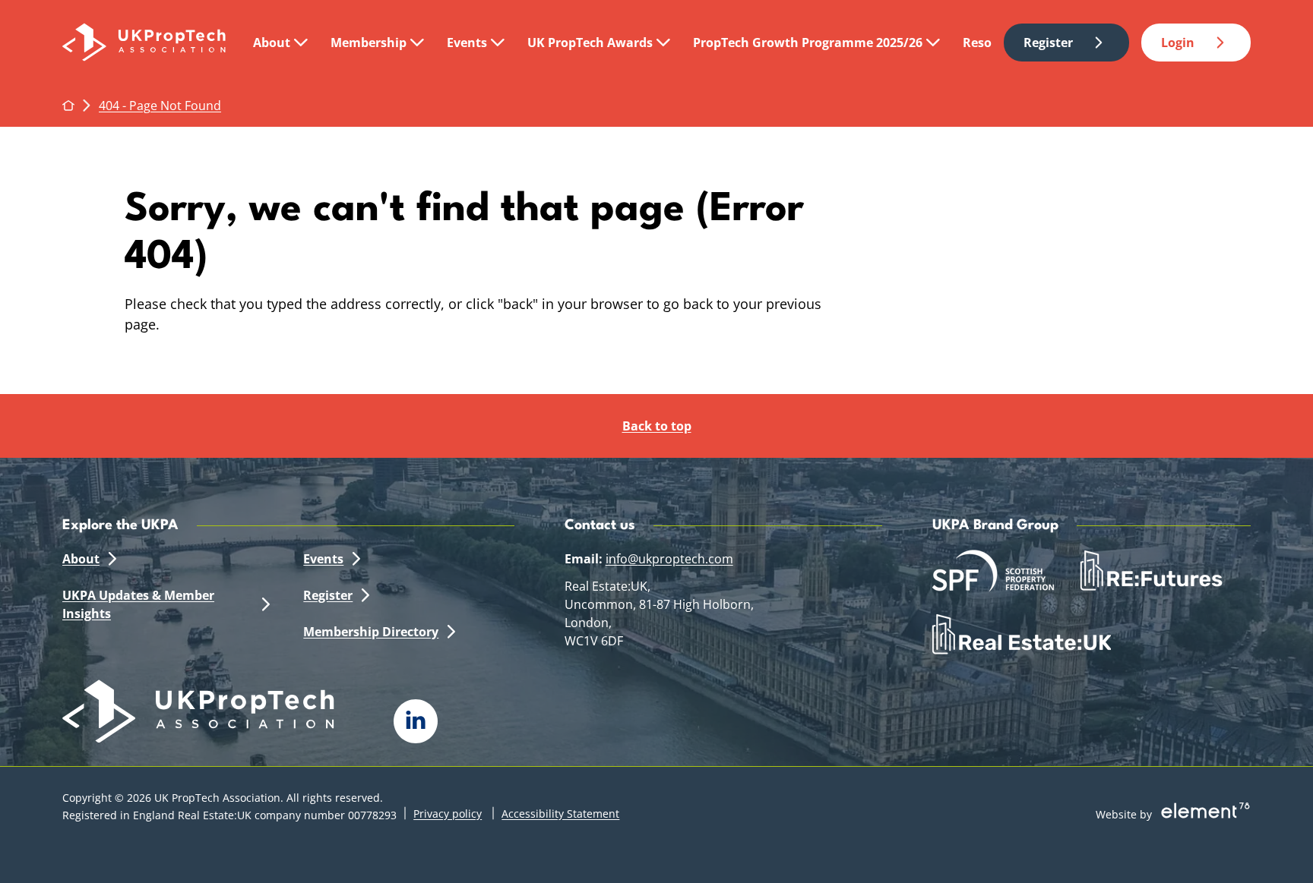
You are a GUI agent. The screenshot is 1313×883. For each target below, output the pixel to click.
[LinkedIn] (416, 721)
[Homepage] (144, 42)
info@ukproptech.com (669, 558)
